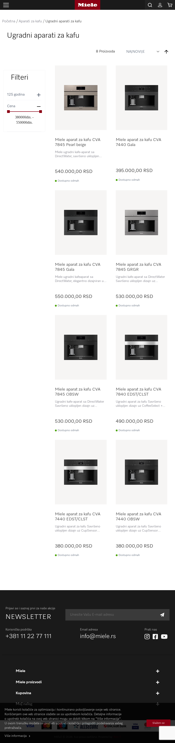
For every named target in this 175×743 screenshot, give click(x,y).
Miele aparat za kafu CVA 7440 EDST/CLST (77, 516)
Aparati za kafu (30, 21)
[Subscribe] (162, 615)
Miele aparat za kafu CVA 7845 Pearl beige (77, 142)
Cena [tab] (11, 106)
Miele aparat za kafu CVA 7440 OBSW (138, 516)
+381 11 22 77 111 (28, 636)
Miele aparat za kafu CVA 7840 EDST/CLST (138, 391)
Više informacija (16, 736)
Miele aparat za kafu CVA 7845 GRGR (138, 267)
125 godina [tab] (16, 94)
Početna (8, 21)
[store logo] (87, 5)
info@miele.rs (98, 636)
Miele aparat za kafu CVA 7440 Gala (138, 142)
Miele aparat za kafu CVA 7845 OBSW (77, 391)
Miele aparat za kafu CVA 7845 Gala (77, 267)
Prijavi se (160, 5)
